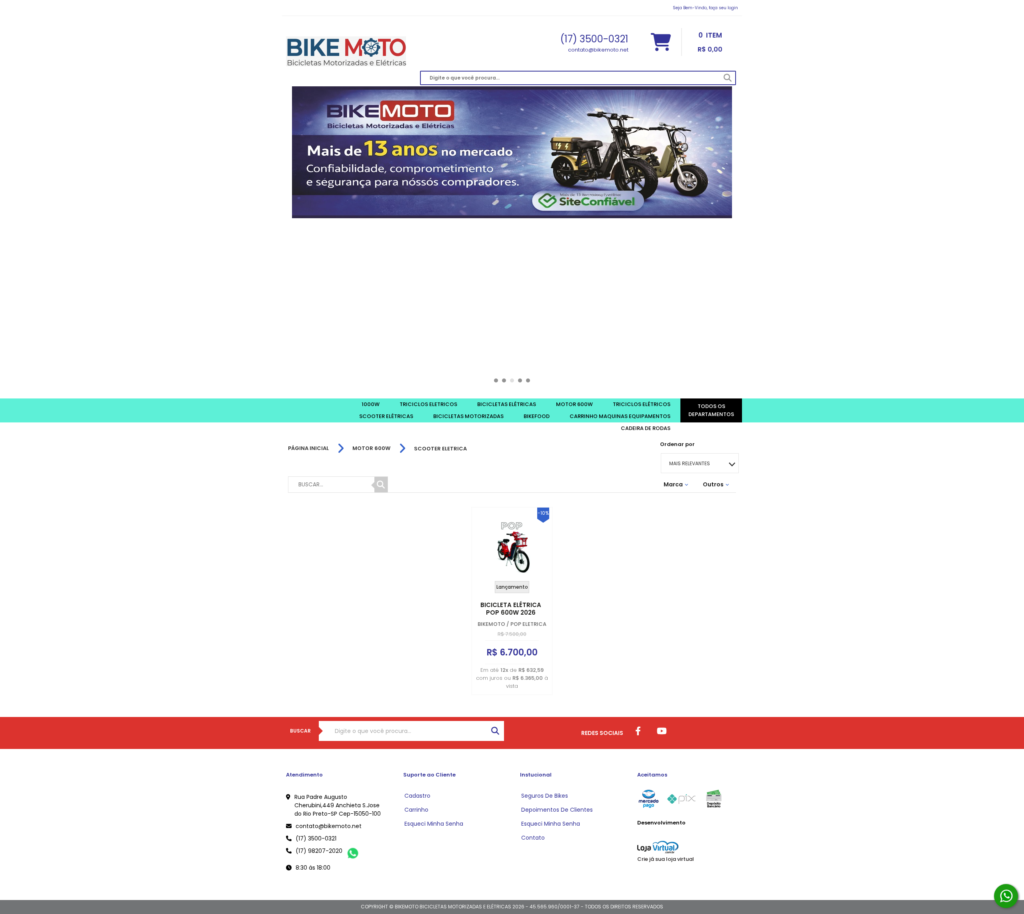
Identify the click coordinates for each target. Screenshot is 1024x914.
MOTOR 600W (371, 448)
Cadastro (417, 796)
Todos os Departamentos (711, 410)
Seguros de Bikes (544, 796)
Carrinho (416, 810)
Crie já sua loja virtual (665, 859)
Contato (533, 838)
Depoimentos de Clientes (557, 810)
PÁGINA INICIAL (308, 448)
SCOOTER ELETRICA (440, 448)
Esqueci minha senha (433, 824)
